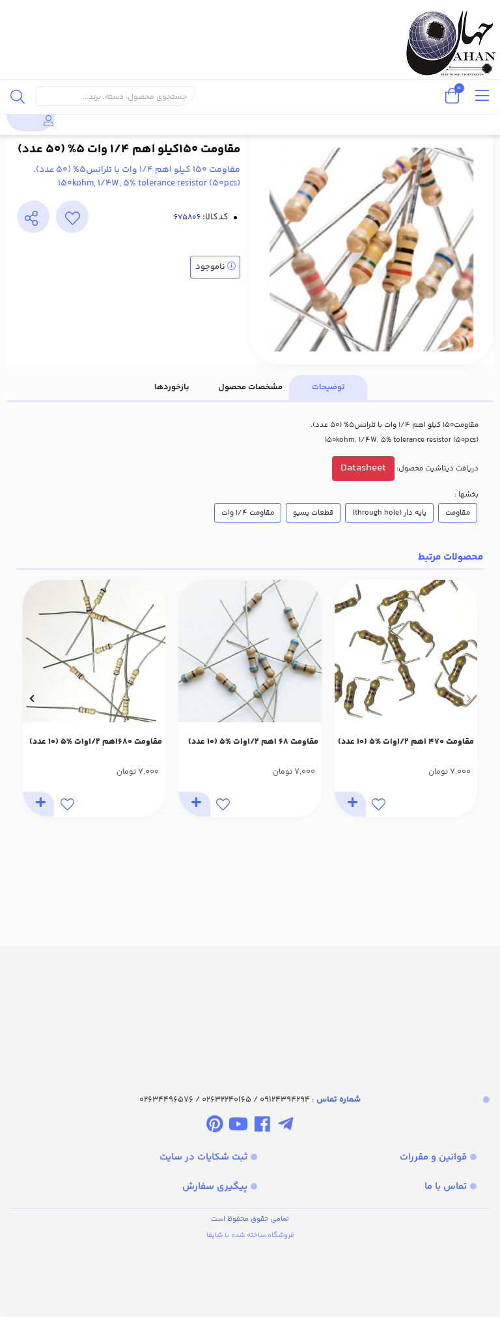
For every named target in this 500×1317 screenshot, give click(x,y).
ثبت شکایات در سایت (203, 1157)
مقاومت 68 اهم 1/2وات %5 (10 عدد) (253, 741)
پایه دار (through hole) (389, 513)
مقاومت (457, 513)
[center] (17, 96)
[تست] (285, 1126)
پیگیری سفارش (214, 1186)
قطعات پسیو (313, 513)
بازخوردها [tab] (171, 387)
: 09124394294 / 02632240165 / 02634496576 (250, 1099)
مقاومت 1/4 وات (247, 513)
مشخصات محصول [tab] (250, 387)
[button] (468, 698)
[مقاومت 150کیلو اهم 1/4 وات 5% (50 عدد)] (250, 1008)
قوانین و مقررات (433, 1157)
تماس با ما (445, 1186)
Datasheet (363, 468)
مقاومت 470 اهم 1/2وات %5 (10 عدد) (406, 741)
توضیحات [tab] (328, 387)
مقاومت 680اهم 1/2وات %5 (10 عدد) (95, 741)
